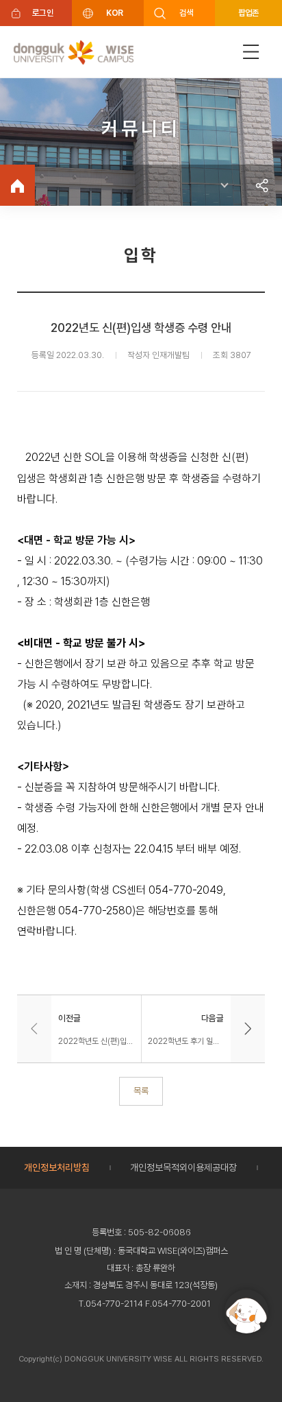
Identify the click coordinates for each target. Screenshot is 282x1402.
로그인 (42, 13)
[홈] (17, 185)
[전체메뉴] (251, 52)
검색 (186, 13)
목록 (141, 1090)
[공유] (261, 185)
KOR (114, 13)
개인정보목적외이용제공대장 (183, 1167)
